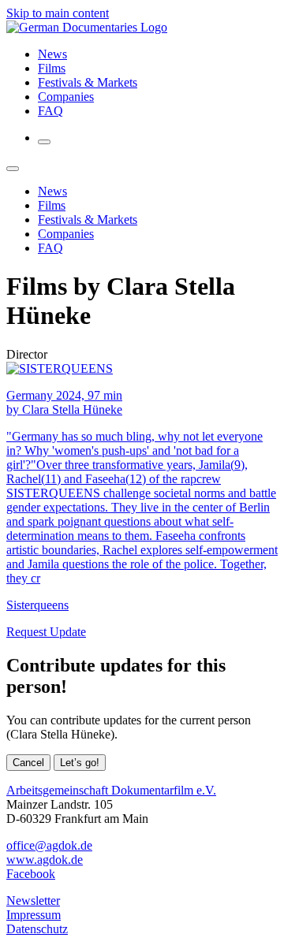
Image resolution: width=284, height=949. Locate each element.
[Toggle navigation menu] (44, 142)
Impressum (33, 914)
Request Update (46, 631)
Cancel (28, 763)
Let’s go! (79, 763)
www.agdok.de (44, 859)
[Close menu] (12, 168)
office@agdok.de (49, 845)
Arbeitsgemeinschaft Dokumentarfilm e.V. (111, 790)
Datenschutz (37, 929)
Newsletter (33, 900)
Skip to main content (57, 13)
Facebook (30, 873)
